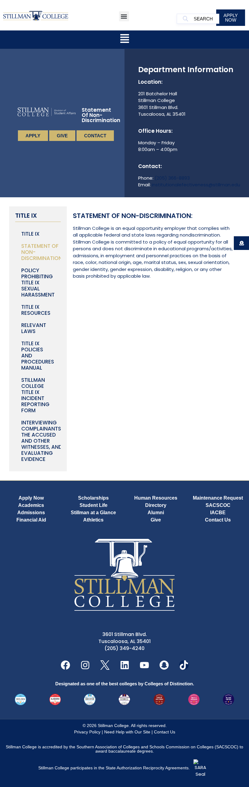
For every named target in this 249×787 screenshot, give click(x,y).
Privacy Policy (87, 731)
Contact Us (164, 731)
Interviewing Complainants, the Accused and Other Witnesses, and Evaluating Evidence (41, 441)
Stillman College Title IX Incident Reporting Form (35, 395)
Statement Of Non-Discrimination (41, 252)
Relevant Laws (33, 328)
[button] (124, 16)
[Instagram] (85, 665)
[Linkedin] (124, 665)
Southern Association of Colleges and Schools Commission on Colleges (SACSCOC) (157, 746)
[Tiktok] (184, 665)
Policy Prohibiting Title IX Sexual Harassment (38, 282)
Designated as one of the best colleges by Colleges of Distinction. (124, 683)
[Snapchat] (164, 665)
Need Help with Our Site (127, 731)
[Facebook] (65, 665)
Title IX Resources (35, 310)
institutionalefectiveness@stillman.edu (196, 184)
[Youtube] (144, 665)
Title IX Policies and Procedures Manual (37, 355)
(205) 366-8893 (172, 178)
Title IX (30, 233)
